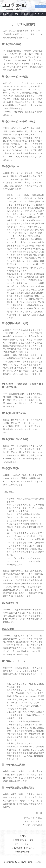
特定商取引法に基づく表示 (23, 840)
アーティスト (40, 14)
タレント (27, 14)
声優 (17, 14)
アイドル (6, 14)
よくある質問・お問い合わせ (23, 848)
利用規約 (23, 836)
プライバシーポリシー (23, 844)
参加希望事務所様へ (23, 852)
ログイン (40, 6)
